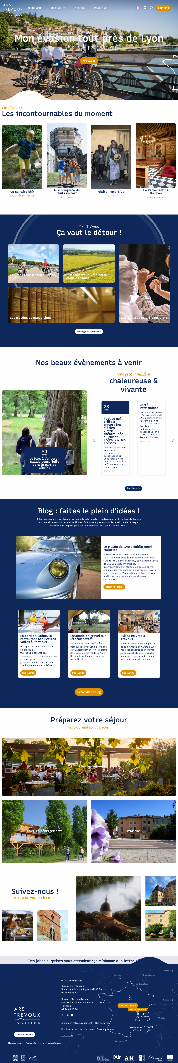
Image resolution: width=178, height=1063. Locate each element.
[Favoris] (151, 8)
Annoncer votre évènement (76, 1023)
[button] (145, 8)
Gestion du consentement (49, 1043)
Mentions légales (16, 1043)
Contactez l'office (24, 1034)
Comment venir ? (127, 1005)
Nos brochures (69, 1029)
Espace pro (67, 1035)
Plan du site (31, 1043)
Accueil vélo (87, 1029)
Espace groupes (105, 1029)
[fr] (137, 8)
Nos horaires (102, 1023)
